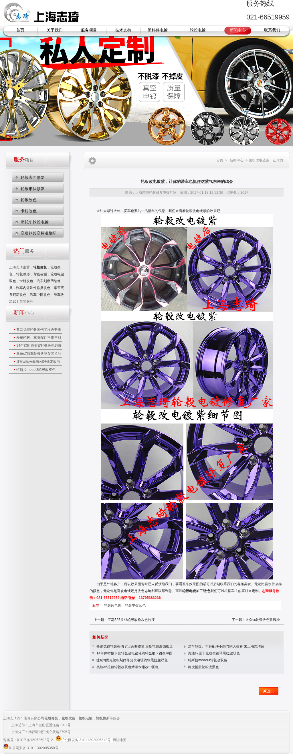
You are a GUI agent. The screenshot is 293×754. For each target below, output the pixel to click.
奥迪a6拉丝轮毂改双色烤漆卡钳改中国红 (127, 667)
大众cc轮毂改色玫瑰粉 (263, 620)
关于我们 (55, 30)
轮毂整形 (23, 274)
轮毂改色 (29, 199)
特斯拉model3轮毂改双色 (36, 370)
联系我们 (272, 30)
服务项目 (89, 30)
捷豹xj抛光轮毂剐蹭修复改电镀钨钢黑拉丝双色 (132, 660)
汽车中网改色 (40, 295)
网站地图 (119, 740)
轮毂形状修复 (33, 188)
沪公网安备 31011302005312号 (86, 740)
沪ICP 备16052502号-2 (35, 740)
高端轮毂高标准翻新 (39, 233)
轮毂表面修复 (33, 177)
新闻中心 (238, 30)
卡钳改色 (29, 211)
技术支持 (123, 30)
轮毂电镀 (198, 30)
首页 (20, 30)
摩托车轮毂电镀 (35, 222)
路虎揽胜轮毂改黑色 (203, 667)
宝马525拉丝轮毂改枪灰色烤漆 (131, 620)
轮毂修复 (51, 718)
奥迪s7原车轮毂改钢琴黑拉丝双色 (214, 653)
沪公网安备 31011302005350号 (33, 748)
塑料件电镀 (158, 30)
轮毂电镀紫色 (135, 605)
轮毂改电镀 (113, 605)
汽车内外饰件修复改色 (33, 288)
